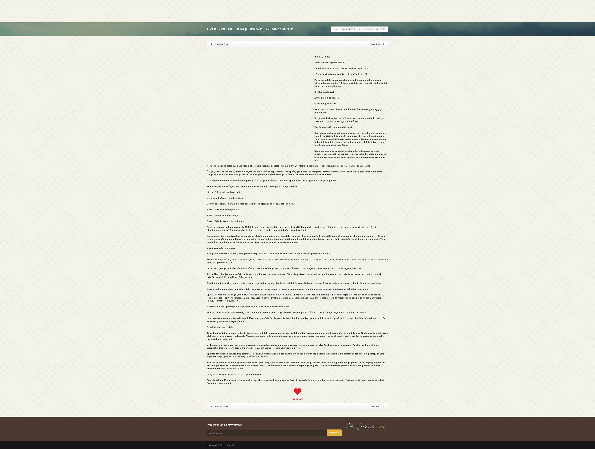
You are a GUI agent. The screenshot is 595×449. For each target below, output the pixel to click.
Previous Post (221, 44)
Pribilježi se (334, 433)
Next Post (376, 44)
